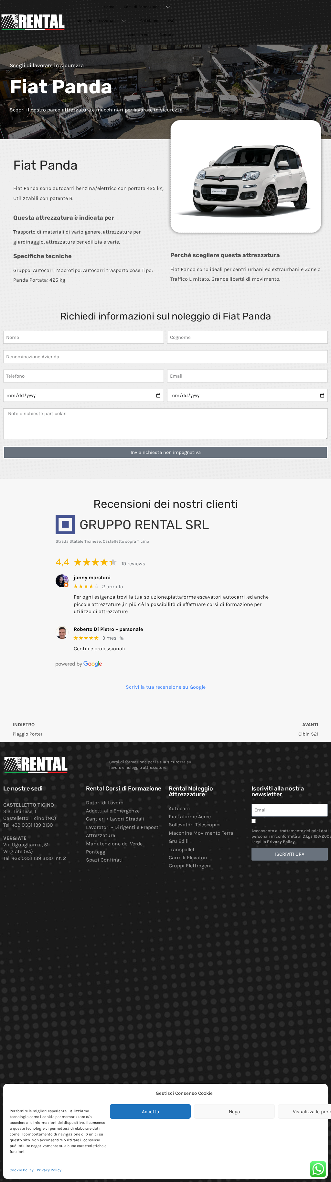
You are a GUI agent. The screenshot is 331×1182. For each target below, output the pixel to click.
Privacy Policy (49, 1170)
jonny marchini (92, 577)
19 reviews (133, 563)
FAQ (171, 20)
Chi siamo (149, 20)
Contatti (167, 34)
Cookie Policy (22, 1170)
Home (109, 7)
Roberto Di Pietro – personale (108, 629)
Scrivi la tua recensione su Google (166, 687)
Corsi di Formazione (141, 7)
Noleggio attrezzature (96, 20)
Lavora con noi (136, 34)
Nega (234, 1111)
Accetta (150, 1111)
